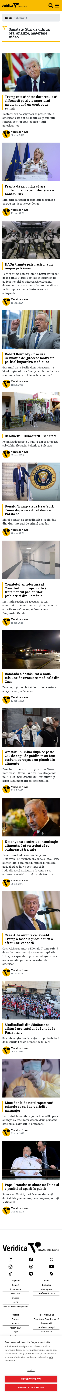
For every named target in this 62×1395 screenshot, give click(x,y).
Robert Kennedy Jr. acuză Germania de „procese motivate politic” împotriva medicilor (29, 358)
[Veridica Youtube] (51, 1266)
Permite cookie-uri (31, 1387)
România (46, 1285)
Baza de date (46, 1331)
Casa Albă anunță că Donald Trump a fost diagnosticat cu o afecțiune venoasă (29, 939)
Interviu (15, 1323)
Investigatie (15, 1336)
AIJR (15, 1302)
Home (8, 17)
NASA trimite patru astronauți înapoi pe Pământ (29, 266)
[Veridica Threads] (31, 1266)
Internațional (46, 1289)
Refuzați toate (31, 1379)
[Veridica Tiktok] (10, 1273)
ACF (16, 1332)
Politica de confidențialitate (15, 1306)
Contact (15, 1285)
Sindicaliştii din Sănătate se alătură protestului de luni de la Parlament (30, 1028)
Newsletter (16, 1293)
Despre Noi (16, 1280)
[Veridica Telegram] (31, 1273)
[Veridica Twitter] (51, 1259)
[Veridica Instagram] (10, 1266)
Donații (15, 1298)
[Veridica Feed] (51, 1273)
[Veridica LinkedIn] (10, 1259)
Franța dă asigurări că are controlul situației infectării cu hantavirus (29, 190)
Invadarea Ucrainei (46, 1293)
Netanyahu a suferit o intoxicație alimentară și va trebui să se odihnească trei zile (31, 845)
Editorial (16, 1319)
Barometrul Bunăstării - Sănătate (31, 436)
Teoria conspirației (46, 1327)
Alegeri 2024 (15, 1327)
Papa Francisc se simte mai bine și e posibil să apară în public (32, 1187)
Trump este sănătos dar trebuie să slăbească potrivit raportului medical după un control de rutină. (31, 102)
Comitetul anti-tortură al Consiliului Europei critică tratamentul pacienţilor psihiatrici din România (26, 590)
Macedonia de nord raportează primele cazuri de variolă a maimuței (29, 1106)
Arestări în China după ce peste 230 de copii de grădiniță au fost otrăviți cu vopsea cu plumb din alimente (30, 757)
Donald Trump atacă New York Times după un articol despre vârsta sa (29, 510)
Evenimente (15, 1289)
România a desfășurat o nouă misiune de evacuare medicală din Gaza (32, 678)
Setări (30, 1370)
